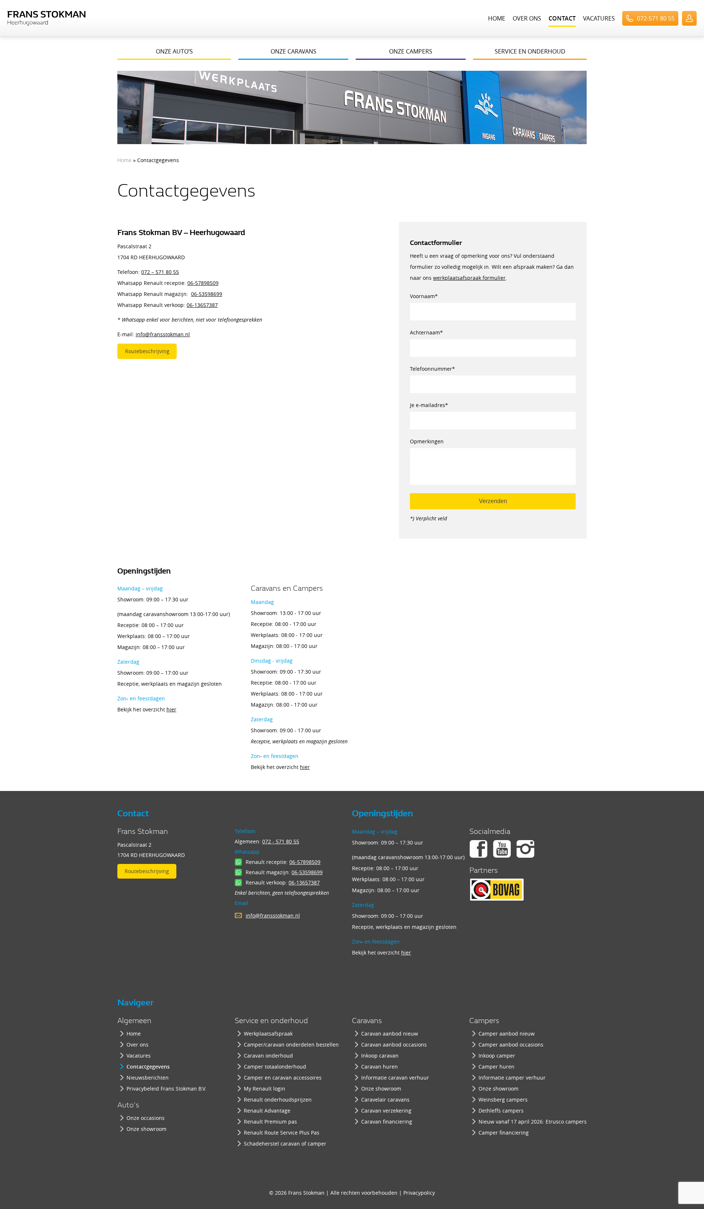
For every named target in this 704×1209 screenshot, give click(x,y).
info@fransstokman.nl (163, 334)
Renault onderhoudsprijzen (278, 1099)
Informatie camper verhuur (512, 1077)
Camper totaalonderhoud (275, 1066)
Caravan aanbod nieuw (389, 1033)
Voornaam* (424, 296)
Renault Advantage (267, 1110)
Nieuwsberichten (147, 1077)
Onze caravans (293, 51)
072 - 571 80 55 (280, 841)
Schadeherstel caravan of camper (285, 1143)
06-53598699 (206, 293)
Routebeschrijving (147, 351)
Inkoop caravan (380, 1055)
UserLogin (689, 18)
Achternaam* (426, 332)
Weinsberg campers (503, 1099)
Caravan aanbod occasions (394, 1044)
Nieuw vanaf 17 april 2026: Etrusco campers (532, 1121)
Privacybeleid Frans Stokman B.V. (166, 1088)
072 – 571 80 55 (160, 271)
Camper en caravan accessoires (283, 1077)
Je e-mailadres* (429, 405)
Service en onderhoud (530, 51)
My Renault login (264, 1088)
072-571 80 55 (656, 18)
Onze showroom (146, 1129)
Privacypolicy (419, 1192)
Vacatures (599, 18)
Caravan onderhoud (268, 1055)
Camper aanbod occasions (510, 1044)
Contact (562, 18)
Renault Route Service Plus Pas (281, 1132)
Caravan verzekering (386, 1110)
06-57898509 (203, 282)
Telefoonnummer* (432, 368)
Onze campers (410, 51)
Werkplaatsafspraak (268, 1033)
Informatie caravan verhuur (395, 1077)
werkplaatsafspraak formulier (469, 277)
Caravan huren (379, 1066)
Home (496, 18)
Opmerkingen (427, 441)
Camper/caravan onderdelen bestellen (291, 1044)
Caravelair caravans (385, 1099)
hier (171, 709)
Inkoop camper (496, 1055)
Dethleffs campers (501, 1110)
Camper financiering (503, 1132)
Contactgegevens (148, 1066)
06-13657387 (202, 304)
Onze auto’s (174, 51)
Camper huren (496, 1066)
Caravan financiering (386, 1121)
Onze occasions (145, 1118)
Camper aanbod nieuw (506, 1033)
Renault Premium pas (270, 1121)
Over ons (527, 18)
